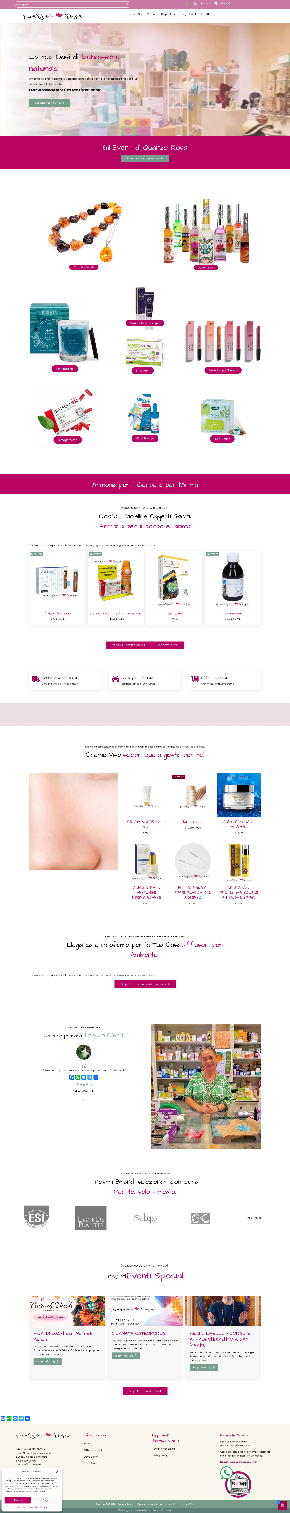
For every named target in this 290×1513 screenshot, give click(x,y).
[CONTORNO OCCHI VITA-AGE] (239, 816)
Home (131, 14)
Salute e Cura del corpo (145, 323)
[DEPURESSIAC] (233, 606)
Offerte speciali (93, 1450)
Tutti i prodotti (166, 14)
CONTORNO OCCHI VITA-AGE (239, 824)
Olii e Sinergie (145, 438)
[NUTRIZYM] (174, 606)
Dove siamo (91, 1456)
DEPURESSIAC (233, 613)
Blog (183, 14)
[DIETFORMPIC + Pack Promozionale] (116, 606)
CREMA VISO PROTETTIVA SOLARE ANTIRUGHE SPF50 (239, 892)
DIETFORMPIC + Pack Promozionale (115, 613)
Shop (141, 14)
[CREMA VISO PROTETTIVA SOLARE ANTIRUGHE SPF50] (239, 882)
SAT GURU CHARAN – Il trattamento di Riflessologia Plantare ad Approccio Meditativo (141, 1342)
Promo (151, 14)
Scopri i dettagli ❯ (47, 1367)
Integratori (142, 370)
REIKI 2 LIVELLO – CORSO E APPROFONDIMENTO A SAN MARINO (64, 1339)
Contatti (204, 14)
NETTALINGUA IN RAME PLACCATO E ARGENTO (193, 892)
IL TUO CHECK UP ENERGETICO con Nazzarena (220, 1336)
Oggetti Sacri (206, 267)
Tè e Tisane (222, 439)
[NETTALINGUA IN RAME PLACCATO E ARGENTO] (193, 882)
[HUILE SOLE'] (193, 816)
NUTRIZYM (174, 613)
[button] (57, 1471)
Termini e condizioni (163, 1448)
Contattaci (44, 1507)
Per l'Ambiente (65, 368)
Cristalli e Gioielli (84, 267)
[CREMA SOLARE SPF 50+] (147, 816)
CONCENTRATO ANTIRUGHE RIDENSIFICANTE (146, 892)
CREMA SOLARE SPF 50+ (146, 824)
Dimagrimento (67, 440)
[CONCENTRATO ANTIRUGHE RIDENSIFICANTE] (147, 882)
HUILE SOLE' (193, 821)
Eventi (193, 14)
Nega (45, 1500)
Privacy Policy (21, 1507)
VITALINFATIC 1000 (57, 613)
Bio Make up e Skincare (223, 370)
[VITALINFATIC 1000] (57, 606)
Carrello (226, 3)
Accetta (18, 1500)
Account (206, 3)
